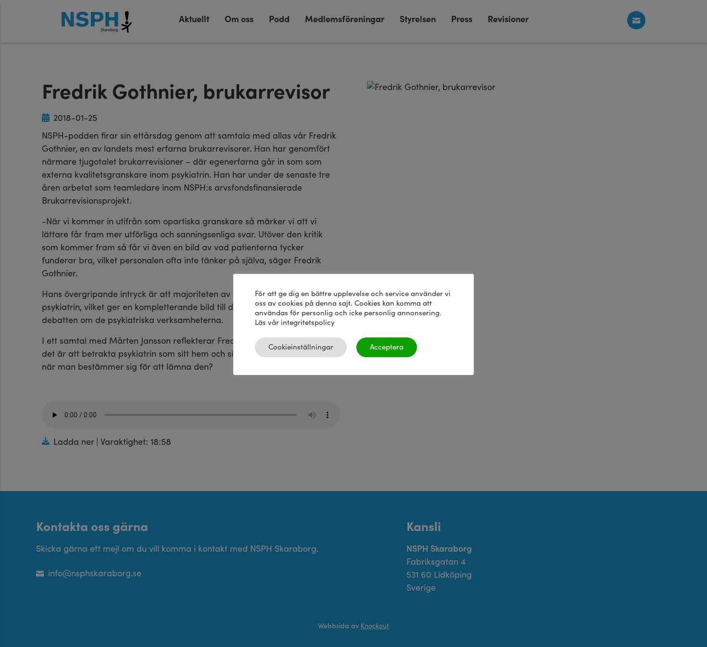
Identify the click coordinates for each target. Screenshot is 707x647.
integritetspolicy (308, 323)
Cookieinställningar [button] (300, 347)
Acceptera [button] (387, 347)
